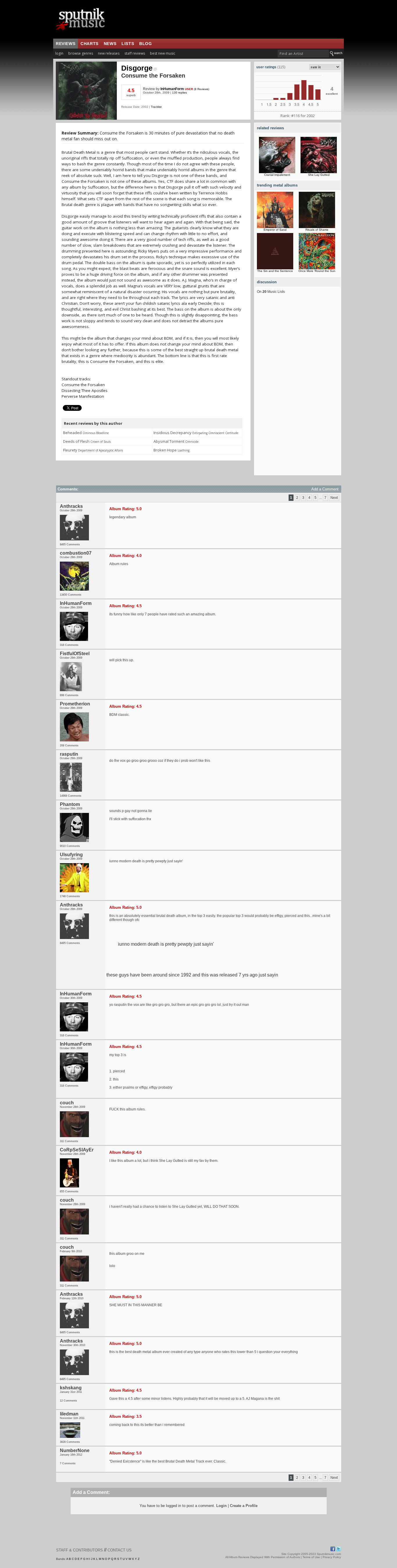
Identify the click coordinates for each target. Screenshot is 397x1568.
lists (127, 43)
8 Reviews (201, 89)
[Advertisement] (297, 388)
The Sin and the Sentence (275, 271)
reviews (65, 43)
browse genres (80, 53)
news (110, 43)
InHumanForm (172, 89)
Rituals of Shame (316, 229)
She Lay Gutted (319, 174)
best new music (162, 53)
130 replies (179, 92)
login (59, 53)
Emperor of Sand (275, 229)
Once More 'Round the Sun (316, 271)
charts (90, 43)
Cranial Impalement (277, 174)
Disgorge (137, 68)
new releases (108, 53)
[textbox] (303, 53)
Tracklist (156, 106)
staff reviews (134, 53)
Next (334, 498)
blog (145, 43)
